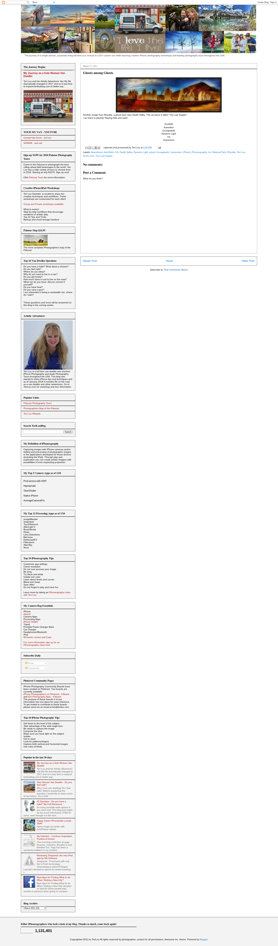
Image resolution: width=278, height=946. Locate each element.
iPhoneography (199, 152)
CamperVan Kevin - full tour (37, 137)
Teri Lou (241, 152)
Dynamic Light (141, 152)
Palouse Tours (36, 177)
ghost (152, 152)
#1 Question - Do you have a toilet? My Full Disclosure (51, 802)
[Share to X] (92, 147)
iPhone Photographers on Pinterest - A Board (46, 694)
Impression (176, 152)
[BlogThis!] (89, 147)
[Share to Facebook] (95, 147)
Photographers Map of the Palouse (41, 408)
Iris (209, 152)
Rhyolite (231, 152)
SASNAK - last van (32, 143)
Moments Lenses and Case (37, 637)
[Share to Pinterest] (99, 147)
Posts (30, 663)
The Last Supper (104, 156)
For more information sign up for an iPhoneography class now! (41, 643)
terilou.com (88, 156)
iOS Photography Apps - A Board (44, 696)
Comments (33, 668)
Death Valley (126, 152)
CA (116, 152)
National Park (219, 152)
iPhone (186, 152)
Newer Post (90, 260)
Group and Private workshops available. (43, 204)
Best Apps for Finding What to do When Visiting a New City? (53, 878)
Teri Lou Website (32, 413)
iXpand (27, 614)
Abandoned (97, 152)
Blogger (204, 939)
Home (169, 260)
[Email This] (86, 147)
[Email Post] (159, 147)
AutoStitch (109, 152)
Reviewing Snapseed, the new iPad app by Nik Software (55, 856)
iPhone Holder (30, 621)
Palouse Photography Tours (37, 403)
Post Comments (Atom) (176, 269)
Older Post (248, 260)
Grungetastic (162, 152)
